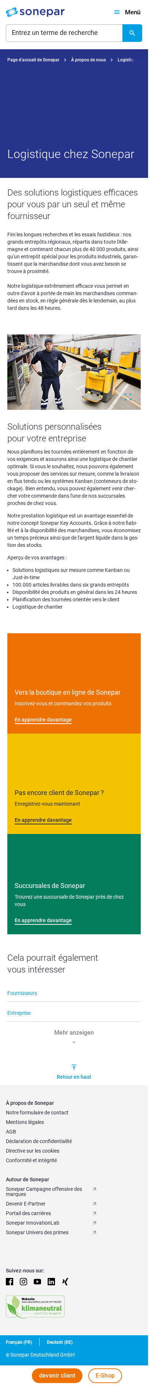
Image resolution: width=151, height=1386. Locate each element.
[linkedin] (51, 1282)
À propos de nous (88, 59)
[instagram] (23, 1282)
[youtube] (37, 1282)
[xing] (65, 1282)
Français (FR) (19, 1342)
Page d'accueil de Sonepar (33, 59)
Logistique (128, 59)
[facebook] (9, 1282)
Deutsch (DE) (60, 1342)
